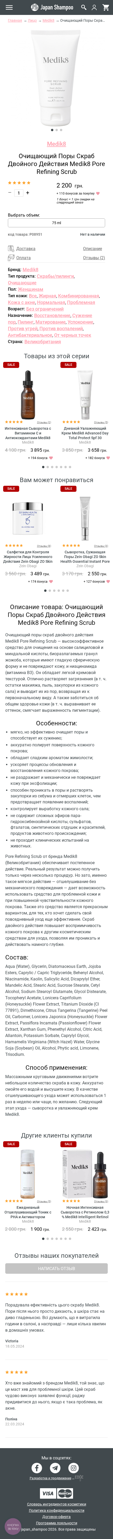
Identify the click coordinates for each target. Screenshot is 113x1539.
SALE (11, 365)
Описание (92, 248)
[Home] (52, 7)
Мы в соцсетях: (56, 1458)
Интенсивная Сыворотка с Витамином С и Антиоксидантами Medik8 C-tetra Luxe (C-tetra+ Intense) (28, 437)
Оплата (23, 257)
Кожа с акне (21, 302)
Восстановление (52, 315)
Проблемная (81, 302)
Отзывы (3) (101, 545)
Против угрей (23, 328)
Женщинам (30, 289)
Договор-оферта (56, 1517)
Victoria (11, 1341)
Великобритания (42, 341)
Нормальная (51, 302)
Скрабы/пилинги (55, 276)
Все (33, 296)
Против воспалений (61, 328)
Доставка (25, 248)
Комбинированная (78, 296)
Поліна (11, 1419)
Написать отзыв (56, 1268)
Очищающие (22, 282)
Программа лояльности (56, 1523)
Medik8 (56, 144)
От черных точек (72, 335)
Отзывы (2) (94, 257)
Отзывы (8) (44, 545)
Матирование (50, 322)
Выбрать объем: (24, 215)
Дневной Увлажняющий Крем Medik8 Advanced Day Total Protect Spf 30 (85, 433)
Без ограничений (45, 309)
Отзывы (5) (101, 422)
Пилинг (26, 322)
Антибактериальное (30, 335)
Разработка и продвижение (50, 1478)
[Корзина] (105, 7)
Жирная (47, 296)
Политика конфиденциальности (56, 1510)
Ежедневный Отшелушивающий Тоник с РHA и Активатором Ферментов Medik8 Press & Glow (27, 1216)
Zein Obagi (28, 566)
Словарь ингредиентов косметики (56, 1504)
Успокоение (80, 322)
